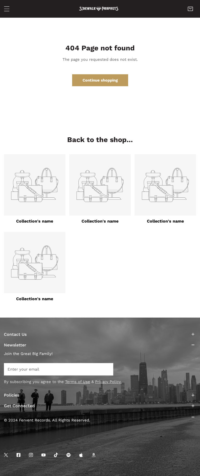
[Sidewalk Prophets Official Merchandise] (98, 9)
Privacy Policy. (108, 381)
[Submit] (106, 369)
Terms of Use (77, 381)
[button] (190, 9)
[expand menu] (6, 9)
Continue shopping (100, 80)
